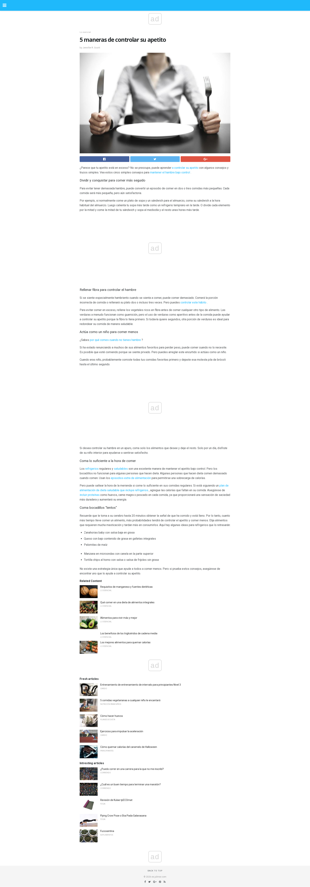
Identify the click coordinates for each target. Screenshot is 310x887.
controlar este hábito (193, 302)
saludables (121, 468)
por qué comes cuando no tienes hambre (115, 340)
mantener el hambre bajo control (170, 172)
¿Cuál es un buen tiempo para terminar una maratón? (130, 784)
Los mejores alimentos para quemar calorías (125, 642)
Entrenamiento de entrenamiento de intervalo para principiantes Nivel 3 (140, 684)
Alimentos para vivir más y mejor (118, 617)
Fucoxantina (107, 831)
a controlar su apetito (185, 167)
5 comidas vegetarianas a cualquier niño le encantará (130, 700)
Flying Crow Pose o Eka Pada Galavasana (123, 815)
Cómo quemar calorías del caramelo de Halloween (128, 747)
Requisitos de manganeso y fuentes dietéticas (126, 586)
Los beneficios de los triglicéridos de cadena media (128, 633)
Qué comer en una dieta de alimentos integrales (127, 602)
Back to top (155, 871)
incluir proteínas (90, 495)
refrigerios (91, 468)
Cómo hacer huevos (111, 715)
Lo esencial (85, 32)
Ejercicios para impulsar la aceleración (121, 731)
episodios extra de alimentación (131, 478)
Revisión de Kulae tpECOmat (116, 800)
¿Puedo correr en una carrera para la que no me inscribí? (132, 769)
